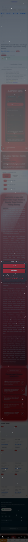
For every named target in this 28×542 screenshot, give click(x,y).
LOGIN (14, 266)
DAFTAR (14, 271)
